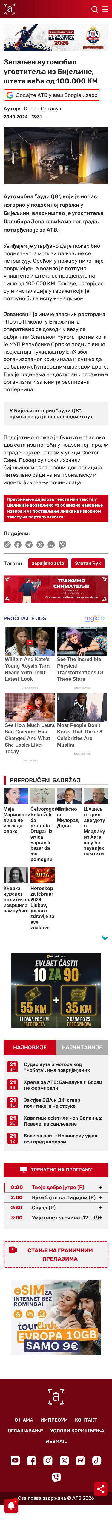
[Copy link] (7, 544)
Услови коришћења (77, 1431)
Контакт (86, 1420)
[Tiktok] (97, 1460)
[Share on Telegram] (29, 544)
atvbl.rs (55, 517)
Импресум (54, 1420)
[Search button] (94, 9)
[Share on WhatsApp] (51, 544)
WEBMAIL (56, 1441)
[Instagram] (48, 1460)
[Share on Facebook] (18, 544)
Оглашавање (25, 1431)
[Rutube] (80, 1460)
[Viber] (56, 1477)
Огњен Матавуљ (43, 109)
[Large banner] (56, 37)
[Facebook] (31, 1460)
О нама (24, 1420)
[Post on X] (40, 544)
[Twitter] (64, 1460)
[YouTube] (15, 1460)
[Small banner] (56, 990)
